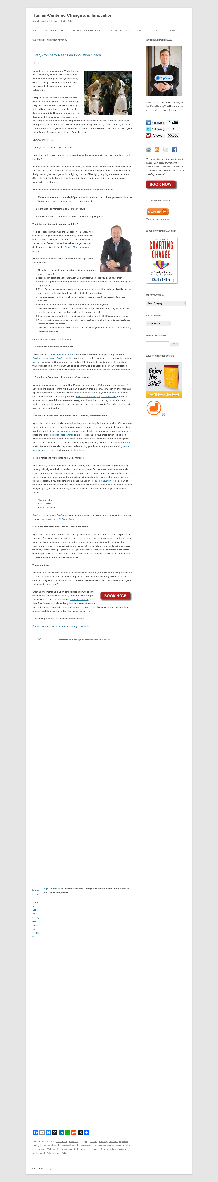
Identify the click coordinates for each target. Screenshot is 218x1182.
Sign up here (50, 888)
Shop (172, 30)
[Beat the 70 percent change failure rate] (82, 757)
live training (94, 1149)
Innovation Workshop (46, 1149)
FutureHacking (157, 106)
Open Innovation (108, 1149)
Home (35, 30)
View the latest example (157, 219)
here (34, 362)
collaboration (61, 1141)
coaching (94, 1141)
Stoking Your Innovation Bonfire (48, 358)
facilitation (113, 1141)
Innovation (73, 1141)
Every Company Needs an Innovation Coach (66, 55)
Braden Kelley (61, 1153)
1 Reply (35, 63)
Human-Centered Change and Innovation (72, 15)
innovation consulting (104, 1145)
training (120, 1149)
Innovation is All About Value (59, 519)
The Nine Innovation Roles (104, 480)
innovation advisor (48, 1145)
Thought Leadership (119, 30)
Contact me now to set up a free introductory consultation (61, 626)
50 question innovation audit (61, 354)
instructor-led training (77, 1149)
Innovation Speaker (55, 30)
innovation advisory (67, 1145)
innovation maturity (79, 599)
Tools (140, 30)
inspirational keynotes (62, 434)
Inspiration (62, 1149)
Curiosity (103, 1141)
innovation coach (85, 1145)
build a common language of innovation (96, 396)
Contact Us (156, 30)
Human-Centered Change (87, 30)
